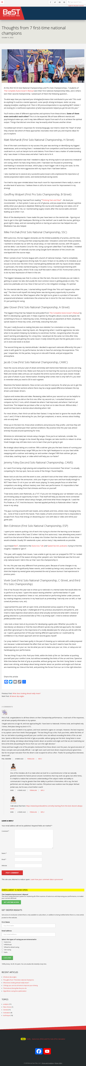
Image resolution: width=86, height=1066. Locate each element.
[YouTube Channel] (47, 1052)
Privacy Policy (58, 1063)
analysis (6, 1004)
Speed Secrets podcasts (57, 546)
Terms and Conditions (48, 1063)
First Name (6, 922)
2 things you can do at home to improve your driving (20, 985)
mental (5, 1010)
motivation (6, 1013)
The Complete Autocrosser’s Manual (19, 91)
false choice (7, 1007)
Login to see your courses (76, 6)
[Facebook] (39, 1052)
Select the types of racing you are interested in (19, 939)
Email (4, 859)
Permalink (30, 759)
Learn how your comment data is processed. (46, 879)
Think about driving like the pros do (15, 988)
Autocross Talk (38, 546)
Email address (7, 931)
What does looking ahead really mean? (27, 693)
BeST (16, 546)
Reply (40, 759)
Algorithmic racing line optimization (14, 991)
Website (4, 866)
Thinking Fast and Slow (51, 200)
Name (4, 853)
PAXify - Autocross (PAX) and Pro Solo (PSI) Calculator (45, 1039)
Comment (5, 831)
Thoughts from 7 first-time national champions (18, 980)
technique (6, 1015)
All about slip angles (17, 696)
